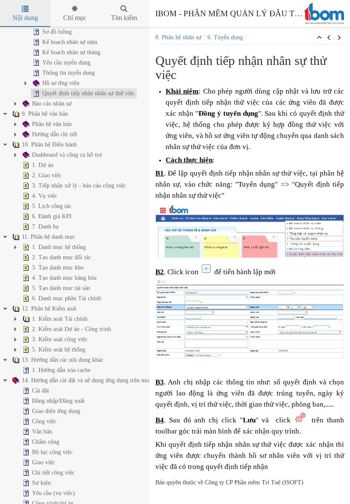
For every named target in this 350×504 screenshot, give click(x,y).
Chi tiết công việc (53, 472)
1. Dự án (42, 165)
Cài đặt (40, 390)
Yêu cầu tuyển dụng (66, 62)
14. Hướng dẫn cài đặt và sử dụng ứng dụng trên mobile (90, 380)
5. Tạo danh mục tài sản (61, 288)
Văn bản (42, 431)
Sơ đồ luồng (57, 32)
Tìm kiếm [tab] (124, 17)
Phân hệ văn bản (52, 124)
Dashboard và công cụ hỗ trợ (67, 155)
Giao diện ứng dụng (56, 411)
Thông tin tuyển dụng (68, 73)
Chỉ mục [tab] (74, 17)
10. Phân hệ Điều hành (49, 144)
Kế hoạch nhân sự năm (69, 42)
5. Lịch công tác (51, 206)
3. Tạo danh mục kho (58, 267)
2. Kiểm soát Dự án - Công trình (71, 329)
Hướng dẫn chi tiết (54, 134)
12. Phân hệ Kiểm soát (49, 308)
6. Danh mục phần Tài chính (66, 298)
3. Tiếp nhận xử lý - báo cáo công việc (79, 185)
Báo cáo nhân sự (52, 103)
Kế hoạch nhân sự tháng (71, 52)
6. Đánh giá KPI (52, 216)
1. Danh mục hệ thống (59, 247)
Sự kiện (41, 483)
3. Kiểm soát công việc (60, 339)
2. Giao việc (46, 175)
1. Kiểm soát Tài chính (60, 319)
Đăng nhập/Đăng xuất (58, 401)
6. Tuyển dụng (225, 37)
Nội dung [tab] (25, 17)
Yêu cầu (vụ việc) (53, 493)
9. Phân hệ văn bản (45, 114)
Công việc (44, 421)
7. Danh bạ (45, 226)
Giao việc (43, 462)
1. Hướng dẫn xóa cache (61, 370)
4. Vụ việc (44, 196)
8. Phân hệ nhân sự (178, 37)
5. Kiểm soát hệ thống (58, 349)
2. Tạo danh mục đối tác (61, 257)
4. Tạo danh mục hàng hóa (64, 278)
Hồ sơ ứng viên (60, 83)
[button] (319, 38)
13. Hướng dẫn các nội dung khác (62, 360)
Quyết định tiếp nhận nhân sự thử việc (88, 93)
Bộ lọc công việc (52, 452)
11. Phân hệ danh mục (48, 237)
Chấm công (45, 442)
